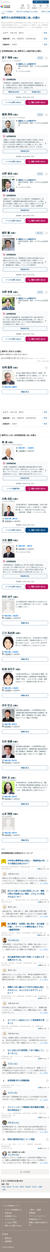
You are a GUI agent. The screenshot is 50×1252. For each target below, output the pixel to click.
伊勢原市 (28, 1187)
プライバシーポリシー (37, 1216)
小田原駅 (21, 451)
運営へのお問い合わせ (13, 1226)
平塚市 (3, 1187)
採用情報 (8, 1241)
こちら (43, 358)
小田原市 (30, 448)
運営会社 (8, 1238)
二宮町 (3, 1190)
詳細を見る (25, 392)
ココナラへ (6, 2)
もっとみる (25, 1172)
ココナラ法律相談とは (13, 1210)
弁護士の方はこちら (40, 2)
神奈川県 (7, 387)
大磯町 (40, 1187)
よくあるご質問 (11, 1222)
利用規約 (32, 1213)
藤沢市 (9, 1187)
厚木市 (15, 519)
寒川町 (34, 1187)
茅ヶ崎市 (15, 1187)
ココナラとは (10, 1219)
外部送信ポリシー (35, 1219)
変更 (45, 33)
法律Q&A (8, 1213)
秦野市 (21, 64)
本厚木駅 (8, 521)
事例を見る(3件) (13, 92)
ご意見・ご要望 (35, 1210)
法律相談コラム (11, 1216)
